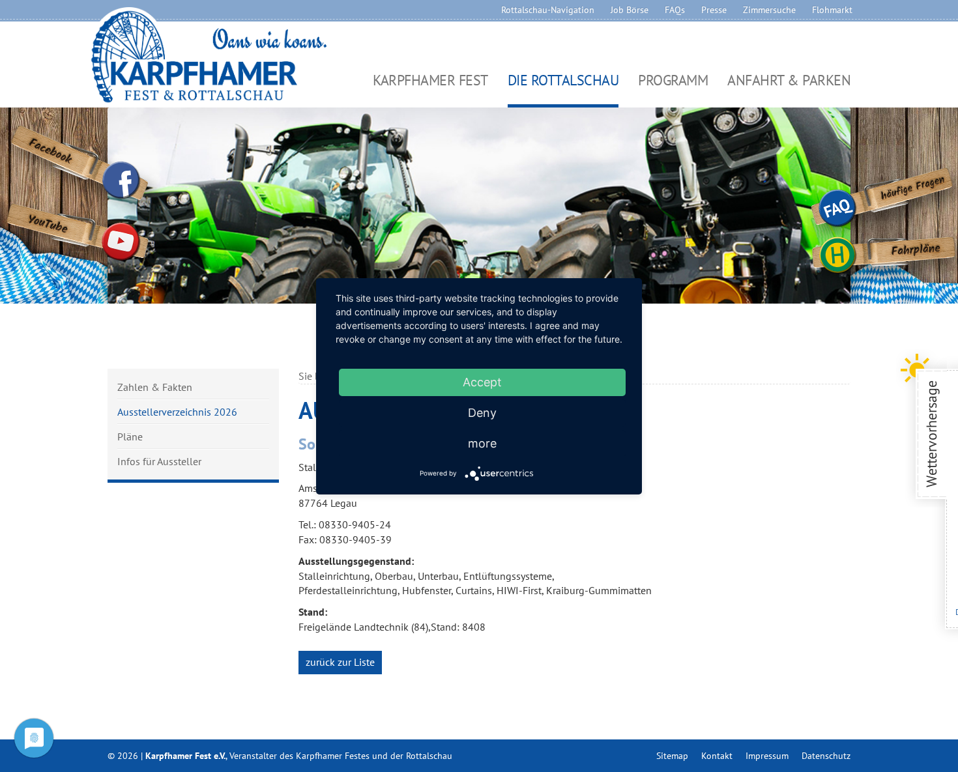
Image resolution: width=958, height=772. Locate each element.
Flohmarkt (832, 10)
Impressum (767, 756)
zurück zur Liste (340, 661)
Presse (714, 10)
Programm (673, 81)
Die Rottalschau (563, 81)
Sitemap (672, 756)
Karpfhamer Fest (430, 81)
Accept (482, 382)
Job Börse (629, 10)
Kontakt (717, 756)
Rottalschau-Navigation (547, 10)
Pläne (130, 436)
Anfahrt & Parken (788, 81)
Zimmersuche (769, 10)
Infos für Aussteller (159, 460)
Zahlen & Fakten (154, 387)
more (482, 443)
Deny (482, 413)
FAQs (675, 10)
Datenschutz (826, 756)
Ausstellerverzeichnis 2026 (177, 411)
